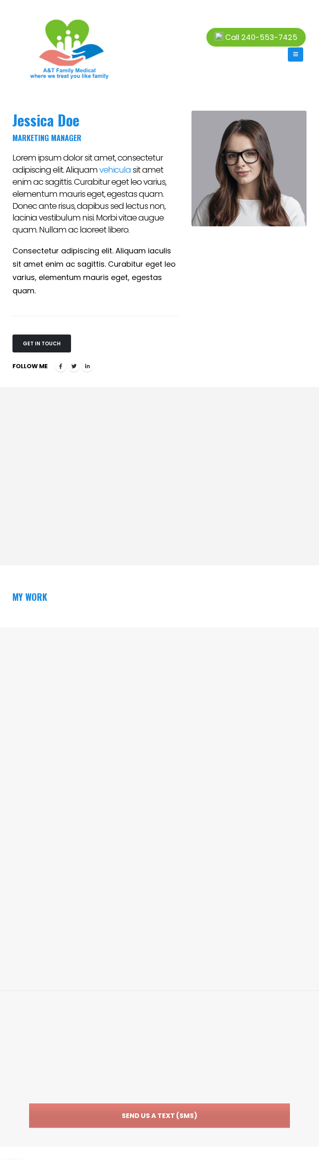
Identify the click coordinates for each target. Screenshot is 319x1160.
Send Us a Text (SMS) (159, 1115)
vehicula (115, 170)
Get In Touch (42, 343)
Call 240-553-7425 (260, 37)
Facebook (60, 366)
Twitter (74, 366)
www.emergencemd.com (219, 1068)
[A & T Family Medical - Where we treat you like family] (29, 47)
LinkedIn (87, 366)
